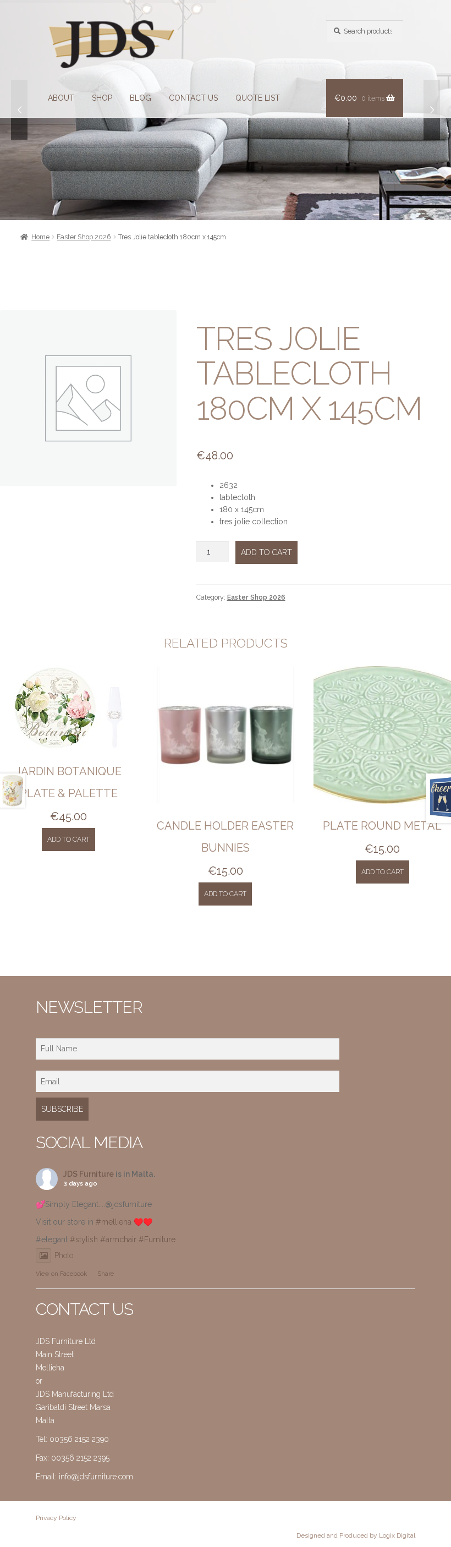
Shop (102, 98)
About (61, 98)
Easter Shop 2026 (84, 237)
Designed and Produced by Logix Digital (355, 1535)
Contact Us (193, 98)
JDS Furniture (88, 1174)
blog (140, 98)
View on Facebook (61, 1273)
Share (105, 1273)
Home (40, 237)
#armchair (118, 1239)
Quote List (257, 98)
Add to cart (266, 552)
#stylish (84, 1239)
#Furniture (157, 1239)
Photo (63, 1255)
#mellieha (113, 1221)
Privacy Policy (56, 1518)
